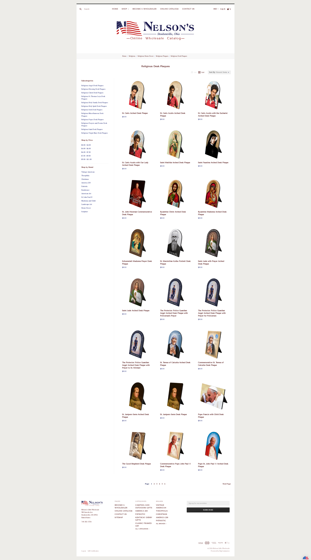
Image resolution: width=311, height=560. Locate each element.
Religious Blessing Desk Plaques (93, 89)
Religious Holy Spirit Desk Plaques (94, 106)
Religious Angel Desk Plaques (92, 85)
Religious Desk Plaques (179, 56)
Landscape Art (86, 204)
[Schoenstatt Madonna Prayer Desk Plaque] (137, 243)
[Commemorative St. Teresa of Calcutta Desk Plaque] (213, 344)
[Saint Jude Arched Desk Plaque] (137, 292)
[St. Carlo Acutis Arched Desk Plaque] (175, 95)
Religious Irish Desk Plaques (91, 110)
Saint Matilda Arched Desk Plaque (175, 162)
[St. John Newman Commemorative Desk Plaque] (137, 193)
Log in (222, 9)
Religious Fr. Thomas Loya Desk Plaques (93, 97)
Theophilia (85, 175)
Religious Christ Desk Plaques (92, 93)
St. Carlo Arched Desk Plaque (135, 113)
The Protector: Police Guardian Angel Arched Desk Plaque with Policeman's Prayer (174, 313)
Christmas (85, 179)
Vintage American (88, 172)
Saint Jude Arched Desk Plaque (135, 310)
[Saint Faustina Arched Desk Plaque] (213, 144)
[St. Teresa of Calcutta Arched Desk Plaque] (175, 344)
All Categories (142, 529)
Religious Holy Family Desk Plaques (94, 102)
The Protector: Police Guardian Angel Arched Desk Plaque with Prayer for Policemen (212, 313)
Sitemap (119, 517)
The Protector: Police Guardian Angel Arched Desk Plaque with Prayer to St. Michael (136, 365)
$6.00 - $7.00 (86, 152)
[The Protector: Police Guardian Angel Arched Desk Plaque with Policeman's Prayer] (175, 292)
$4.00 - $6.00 (86, 148)
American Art (86, 193)
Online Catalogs (169, 9)
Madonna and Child (88, 201)
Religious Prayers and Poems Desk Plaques (94, 124)
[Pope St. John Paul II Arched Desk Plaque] (213, 445)
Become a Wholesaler (145, 9)
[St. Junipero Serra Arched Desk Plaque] (137, 396)
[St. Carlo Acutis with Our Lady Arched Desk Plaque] (137, 144)
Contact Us (188, 9)
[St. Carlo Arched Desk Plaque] (137, 95)
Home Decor (86, 208)
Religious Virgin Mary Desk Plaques (94, 133)
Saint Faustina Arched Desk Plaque (213, 162)
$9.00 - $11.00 (86, 159)
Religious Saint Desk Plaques (92, 129)
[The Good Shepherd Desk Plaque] (137, 445)
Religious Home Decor (146, 56)
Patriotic (84, 186)
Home (115, 9)
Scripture (84, 211)
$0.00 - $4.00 (86, 145)
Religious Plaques (162, 56)
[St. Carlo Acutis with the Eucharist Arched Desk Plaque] (213, 95)
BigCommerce (224, 551)
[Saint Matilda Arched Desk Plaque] (175, 144)
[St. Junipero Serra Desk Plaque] (175, 396)
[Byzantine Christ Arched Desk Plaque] (175, 193)
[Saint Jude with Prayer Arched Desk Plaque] (213, 243)
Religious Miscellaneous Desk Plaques (92, 114)
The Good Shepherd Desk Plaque (136, 464)
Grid (202, 72)
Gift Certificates (93, 551)
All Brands (160, 523)
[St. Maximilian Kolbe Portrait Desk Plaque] (175, 243)
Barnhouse (85, 190)
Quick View (137, 106)
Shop (124, 9)
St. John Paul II (86, 197)
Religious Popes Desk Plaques (92, 119)
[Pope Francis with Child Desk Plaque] (213, 396)
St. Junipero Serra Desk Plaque (173, 414)
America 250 (86, 183)
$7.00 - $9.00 (86, 156)
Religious (132, 56)
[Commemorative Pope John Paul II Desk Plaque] (175, 445)
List (195, 72)
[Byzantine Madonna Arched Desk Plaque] (213, 193)
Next (227, 484)
